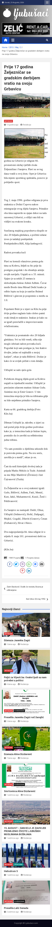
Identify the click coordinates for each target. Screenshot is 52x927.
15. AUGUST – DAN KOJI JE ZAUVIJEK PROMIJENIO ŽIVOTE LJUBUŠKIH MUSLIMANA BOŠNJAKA (25, 831)
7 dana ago (11, 758)
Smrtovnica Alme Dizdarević (19, 791)
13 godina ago (12, 125)
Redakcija (27, 125)
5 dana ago (11, 721)
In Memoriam (19, 634)
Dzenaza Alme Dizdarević (18, 754)
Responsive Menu (47, 2)
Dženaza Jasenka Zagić (17, 640)
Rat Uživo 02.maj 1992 (35, 599)
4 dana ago (11, 684)
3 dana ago (11, 644)
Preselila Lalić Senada (16, 908)
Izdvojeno (18, 821)
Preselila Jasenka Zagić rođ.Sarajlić (24, 717)
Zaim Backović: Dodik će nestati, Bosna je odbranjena (25, 588)
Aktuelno (8, 121)
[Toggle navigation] (12, 40)
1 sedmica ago (13, 795)
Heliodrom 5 (11, 871)
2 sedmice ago (13, 912)
